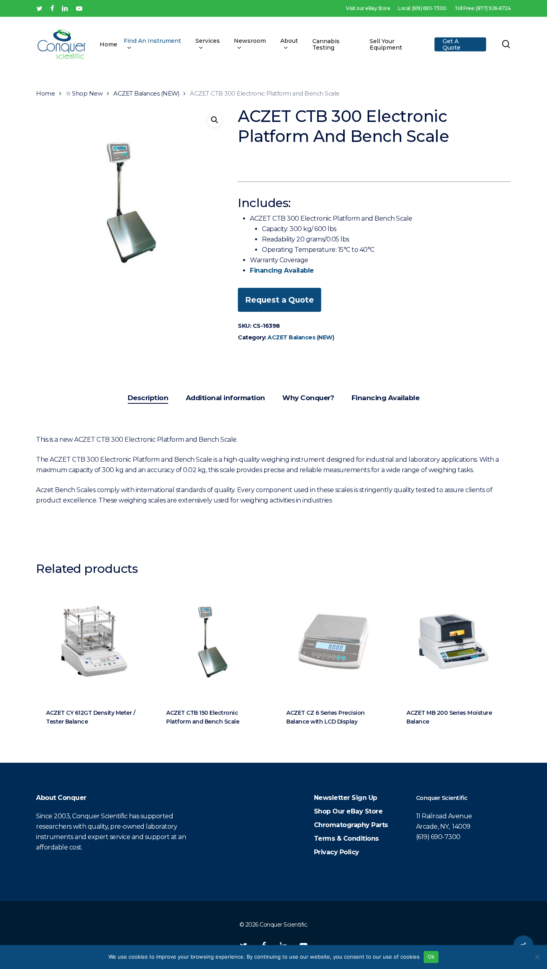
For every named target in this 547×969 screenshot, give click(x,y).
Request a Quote (279, 300)
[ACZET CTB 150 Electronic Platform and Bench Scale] (213, 642)
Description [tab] (148, 398)
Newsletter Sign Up (345, 798)
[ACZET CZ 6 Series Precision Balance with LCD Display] (333, 642)
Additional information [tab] (225, 398)
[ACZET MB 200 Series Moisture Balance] (453, 642)
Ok (431, 956)
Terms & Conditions (346, 838)
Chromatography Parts (351, 825)
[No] (537, 957)
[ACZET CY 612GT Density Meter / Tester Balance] (93, 642)
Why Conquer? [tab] (308, 398)
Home (45, 93)
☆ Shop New (84, 93)
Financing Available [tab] (386, 398)
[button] (214, 120)
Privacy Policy (336, 852)
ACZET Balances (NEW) (146, 93)
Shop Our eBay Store (348, 811)
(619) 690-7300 (438, 837)
